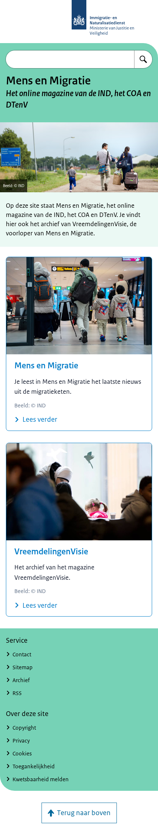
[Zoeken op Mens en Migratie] (143, 59)
